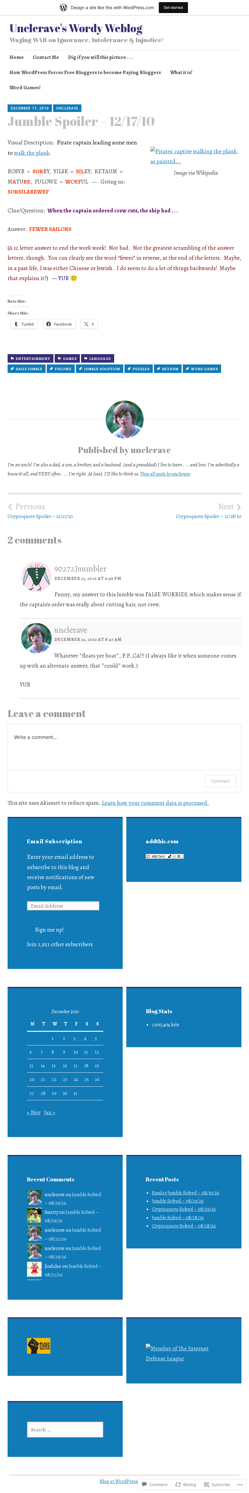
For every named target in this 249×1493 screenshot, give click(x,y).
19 (97, 1065)
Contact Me (46, 57)
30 (65, 1093)
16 (65, 1065)
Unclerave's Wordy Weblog (75, 28)
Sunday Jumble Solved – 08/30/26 (185, 1193)
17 (75, 1065)
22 (54, 1079)
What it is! (181, 72)
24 (75, 1079)
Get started (173, 7)
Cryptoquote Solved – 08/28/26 (184, 1226)
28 (43, 1093)
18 (86, 1065)
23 (65, 1079)
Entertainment (33, 358)
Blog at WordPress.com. (124, 1481)
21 (43, 1079)
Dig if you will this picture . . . (100, 57)
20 (32, 1079)
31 (75, 1093)
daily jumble (29, 369)
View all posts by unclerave (165, 473)
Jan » (49, 1112)
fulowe (63, 369)
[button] (39, 1347)
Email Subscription (54, 841)
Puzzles (141, 369)
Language (100, 358)
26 (97, 1079)
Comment (220, 781)
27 (31, 1093)
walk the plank (31, 153)
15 (54, 1065)
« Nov (33, 1112)
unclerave (67, 108)
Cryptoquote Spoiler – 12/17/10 (40, 511)
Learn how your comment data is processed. (155, 803)
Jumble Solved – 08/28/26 (178, 1217)
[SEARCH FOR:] (65, 1429)
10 (75, 1052)
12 (97, 1052)
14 (43, 1065)
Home (16, 57)
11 (86, 1052)
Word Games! (25, 87)
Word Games (204, 369)
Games (70, 358)
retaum (170, 369)
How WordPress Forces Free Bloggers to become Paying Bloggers (85, 72)
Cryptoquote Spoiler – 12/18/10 (208, 511)
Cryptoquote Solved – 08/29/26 (184, 1209)
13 (31, 1065)
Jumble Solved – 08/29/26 (178, 1201)
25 (86, 1079)
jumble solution (102, 369)
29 (54, 1093)
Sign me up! (49, 930)
